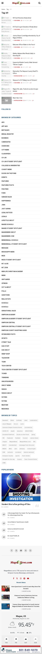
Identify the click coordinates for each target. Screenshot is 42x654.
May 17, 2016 (27, 100)
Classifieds (6, 154)
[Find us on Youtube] (21, 550)
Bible (12, 420)
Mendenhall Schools (10, 240)
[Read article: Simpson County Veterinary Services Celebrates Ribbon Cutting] (6, 597)
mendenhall (13, 445)
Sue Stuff (5, 346)
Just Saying (6, 209)
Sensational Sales (9, 311)
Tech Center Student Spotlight (14, 369)
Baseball (5, 420)
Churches (5, 146)
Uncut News (6, 385)
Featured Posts (8, 185)
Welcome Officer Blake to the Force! (24, 45)
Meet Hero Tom (17, 98)
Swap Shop (6, 354)
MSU (10, 448)
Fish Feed (5, 189)
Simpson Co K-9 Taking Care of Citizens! (25, 80)
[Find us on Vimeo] (24, 578)
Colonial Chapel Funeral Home (12, 427)
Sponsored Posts (8, 334)
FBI (3, 438)
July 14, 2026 (25, 20)
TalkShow (5, 358)
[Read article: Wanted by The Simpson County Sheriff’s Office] (7, 73)
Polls (4, 291)
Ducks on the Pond (9, 173)
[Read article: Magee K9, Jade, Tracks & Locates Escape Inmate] (7, 91)
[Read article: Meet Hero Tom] (7, 100)
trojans (19, 459)
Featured (5, 181)
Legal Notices (7, 212)
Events (4, 177)
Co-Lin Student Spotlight (12, 161)
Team (4, 362)
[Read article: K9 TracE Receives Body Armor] (7, 20)
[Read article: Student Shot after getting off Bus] (21, 487)
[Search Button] (39, 3)
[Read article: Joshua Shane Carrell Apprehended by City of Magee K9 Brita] (7, 38)
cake (25, 420)
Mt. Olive (5, 263)
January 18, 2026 (26, 40)
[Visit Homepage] (21, 3)
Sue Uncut (6, 350)
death (12, 431)
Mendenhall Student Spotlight (14, 244)
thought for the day (9, 459)
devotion (20, 431)
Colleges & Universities (11, 165)
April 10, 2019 (28, 76)
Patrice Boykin (18, 76)
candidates (6, 142)
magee (5, 441)
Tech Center (6, 366)
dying (33, 434)
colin (22, 424)
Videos (4, 389)
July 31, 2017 (25, 82)
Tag (8, 9)
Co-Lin (4, 157)
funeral (25, 438)
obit (15, 448)
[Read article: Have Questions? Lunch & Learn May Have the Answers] (6, 588)
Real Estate (6, 299)
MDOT (4, 445)
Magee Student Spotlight (12, 228)
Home (3, 9)
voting (4, 401)
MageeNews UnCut (9, 232)
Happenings (6, 201)
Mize (3, 256)
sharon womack (29, 452)
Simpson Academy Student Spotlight (16, 318)
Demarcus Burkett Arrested (16, 529)
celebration (33, 420)
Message (5, 248)
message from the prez (26, 445)
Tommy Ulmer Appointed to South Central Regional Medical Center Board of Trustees (25, 605)
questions (6, 295)
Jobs (3, 205)
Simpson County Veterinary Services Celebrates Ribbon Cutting (25, 596)
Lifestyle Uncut (8, 220)
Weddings (5, 409)
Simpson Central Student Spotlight (16, 326)
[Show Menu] (2, 3)
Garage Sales (7, 197)
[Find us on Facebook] (11, 550)
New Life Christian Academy (12, 271)
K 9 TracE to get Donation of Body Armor (25, 27)
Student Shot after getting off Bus (16, 504)
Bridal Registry (8, 134)
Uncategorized (7, 381)
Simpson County (8, 456)
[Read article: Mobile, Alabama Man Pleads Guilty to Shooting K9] (7, 56)
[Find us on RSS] (25, 550)
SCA (4, 452)
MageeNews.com (8, 236)
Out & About (6, 287)
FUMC (4, 193)
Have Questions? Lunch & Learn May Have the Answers (25, 587)
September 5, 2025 (27, 47)
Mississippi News (8, 252)
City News (5, 150)
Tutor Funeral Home (30, 459)
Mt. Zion (5, 267)
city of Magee (7, 424)
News (4, 275)
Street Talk (6, 342)
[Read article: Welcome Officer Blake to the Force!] (7, 47)
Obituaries (6, 279)
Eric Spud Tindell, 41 (13, 536)
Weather (5, 405)
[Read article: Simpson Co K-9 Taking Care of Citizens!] (7, 82)
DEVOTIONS (29, 431)
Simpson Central (8, 322)
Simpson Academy (8, 314)
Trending (5, 377)
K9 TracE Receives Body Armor (22, 18)
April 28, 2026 (25, 29)
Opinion (4, 283)
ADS (3, 122)
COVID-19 (5, 431)
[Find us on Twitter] (16, 550)
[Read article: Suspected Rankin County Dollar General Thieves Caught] (7, 65)
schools (5, 307)
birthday (19, 420)
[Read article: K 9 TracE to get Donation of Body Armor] (7, 29)
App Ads (5, 126)
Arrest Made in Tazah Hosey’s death (18, 522)
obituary (22, 448)
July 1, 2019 (25, 67)
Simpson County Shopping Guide (14, 330)
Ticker (4, 373)
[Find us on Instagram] (30, 550)
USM (4, 463)
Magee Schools (7, 224)
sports (17, 456)
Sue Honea (17, 20)
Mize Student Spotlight (11, 260)
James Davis (34, 438)
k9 (11, 9)
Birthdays (5, 130)
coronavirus (28, 427)
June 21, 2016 (28, 93)
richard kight (31, 448)
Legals (4, 216)
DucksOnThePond (8, 434)
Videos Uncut (7, 393)
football (17, 438)
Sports (4, 338)
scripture (18, 452)
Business (5, 138)
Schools (5, 303)
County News (7, 169)
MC (34, 441)
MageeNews (13, 441)
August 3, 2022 (26, 58)
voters (4, 397)
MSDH (4, 448)
